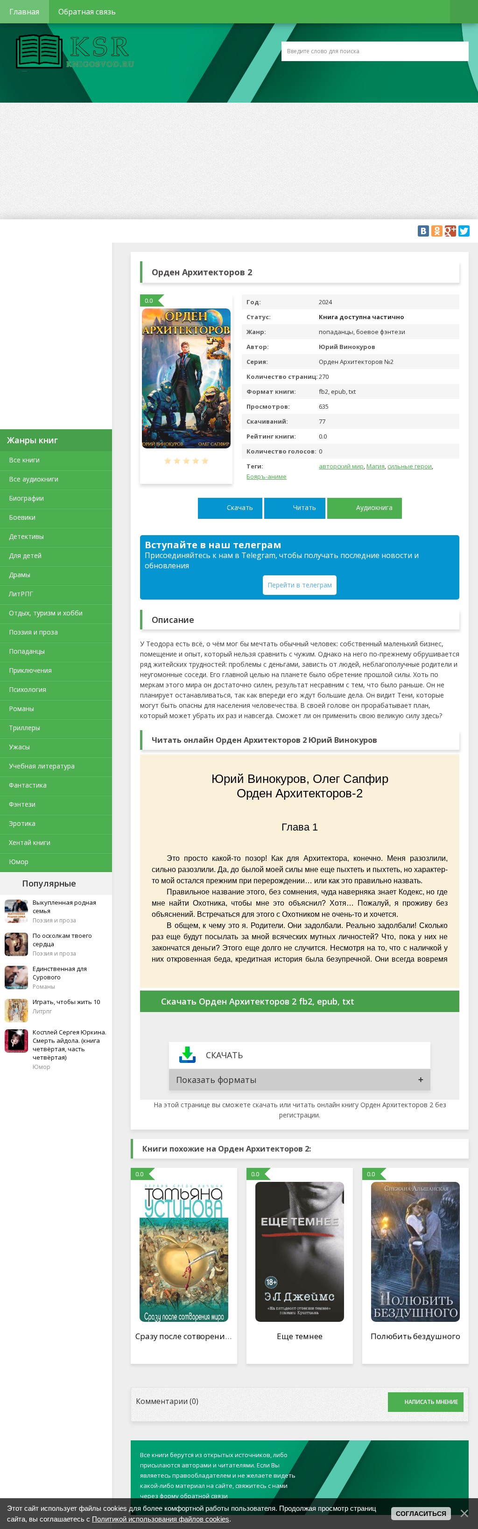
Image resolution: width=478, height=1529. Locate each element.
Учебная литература (42, 765)
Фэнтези (22, 804)
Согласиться (421, 1513)
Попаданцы (27, 651)
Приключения (30, 670)
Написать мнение (431, 1402)
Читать (304, 507)
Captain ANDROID (72, 52)
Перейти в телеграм (299, 584)
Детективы (26, 536)
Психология (27, 689)
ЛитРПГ (21, 593)
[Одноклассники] (437, 231)
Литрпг (42, 1011)
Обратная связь (87, 12)
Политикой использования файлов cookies (160, 1519)
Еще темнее (300, 1336)
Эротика (22, 823)
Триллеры (24, 727)
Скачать (240, 507)
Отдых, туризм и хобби (46, 612)
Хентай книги (29, 842)
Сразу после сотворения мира (194, 1336)
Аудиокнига (374, 507)
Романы (21, 708)
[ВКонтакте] (423, 231)
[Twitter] (464, 231)
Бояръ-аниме (266, 476)
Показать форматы (216, 1079)
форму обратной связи (194, 1496)
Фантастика (28, 785)
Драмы (19, 574)
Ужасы (19, 746)
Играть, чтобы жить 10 (66, 1002)
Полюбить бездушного (415, 1336)
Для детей (25, 555)
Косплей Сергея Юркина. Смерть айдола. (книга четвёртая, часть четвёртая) (69, 1044)
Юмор (18, 861)
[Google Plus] (450, 231)
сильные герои (409, 466)
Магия (375, 466)
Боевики (22, 517)
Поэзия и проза (33, 632)
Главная (24, 12)
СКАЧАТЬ (224, 1055)
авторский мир (341, 466)
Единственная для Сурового (60, 972)
